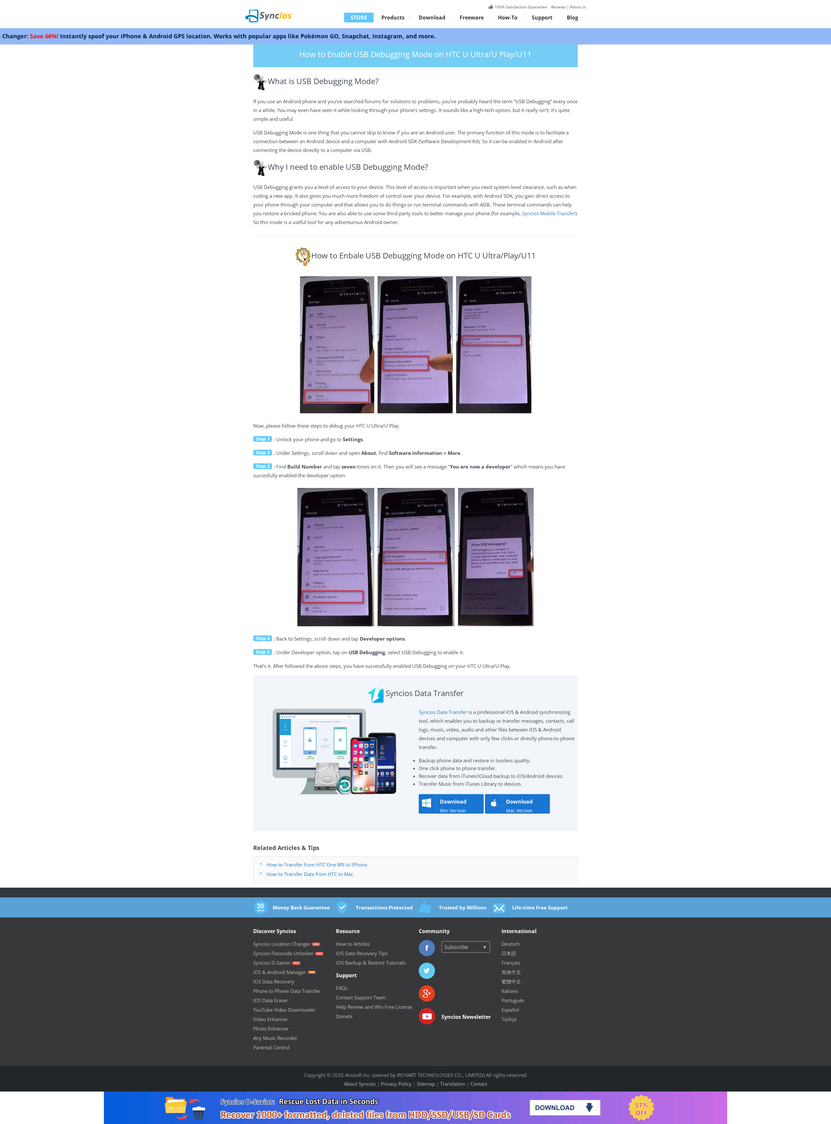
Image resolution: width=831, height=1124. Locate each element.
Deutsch (511, 944)
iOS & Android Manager (279, 972)
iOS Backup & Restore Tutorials (370, 962)
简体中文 (511, 972)
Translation (452, 1083)
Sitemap (426, 1083)
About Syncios (360, 1083)
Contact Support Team (361, 997)
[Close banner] (785, 1096)
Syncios (276, 11)
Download (432, 17)
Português (513, 1000)
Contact (478, 1083)
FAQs (342, 988)
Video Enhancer (270, 1019)
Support (542, 17)
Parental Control (271, 1047)
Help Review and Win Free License (374, 1007)
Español (510, 1009)
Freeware (472, 17)
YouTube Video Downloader (284, 1009)
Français (511, 962)
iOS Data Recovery (273, 981)
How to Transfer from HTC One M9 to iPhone (317, 864)
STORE (359, 17)
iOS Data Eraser (270, 1000)
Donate (344, 1016)
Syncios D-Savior (272, 962)
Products (392, 17)
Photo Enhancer (271, 1028)
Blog (572, 17)
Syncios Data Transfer (443, 712)
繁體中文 (511, 981)
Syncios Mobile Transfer (548, 213)
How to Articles (353, 944)
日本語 (509, 953)
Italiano (510, 991)
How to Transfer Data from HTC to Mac (310, 874)
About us (578, 7)
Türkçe (509, 1019)
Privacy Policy (396, 1083)
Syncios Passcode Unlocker (283, 953)
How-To (507, 17)
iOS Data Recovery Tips (362, 953)
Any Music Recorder (275, 1038)
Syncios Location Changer (281, 944)
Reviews (558, 7)
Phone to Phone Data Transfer (286, 991)
